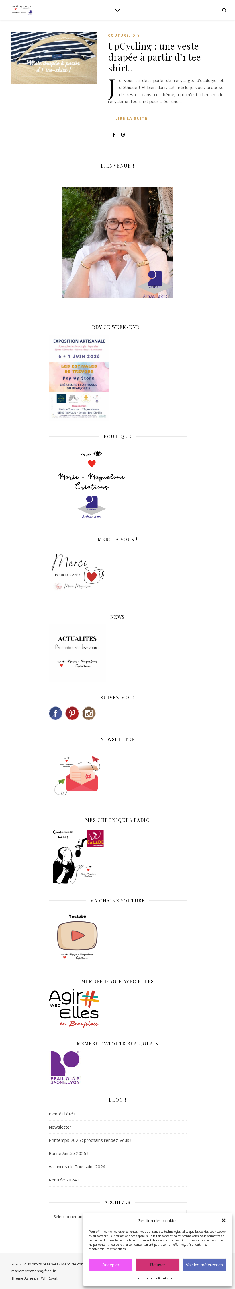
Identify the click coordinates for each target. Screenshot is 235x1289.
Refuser (157, 1264)
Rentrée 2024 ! (64, 1180)
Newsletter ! (61, 1127)
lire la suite (131, 118)
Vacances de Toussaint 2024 (77, 1166)
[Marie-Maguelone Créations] (22, 9)
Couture (118, 35)
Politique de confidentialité (155, 1278)
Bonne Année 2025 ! (68, 1153)
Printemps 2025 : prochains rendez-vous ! (90, 1140)
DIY (136, 35)
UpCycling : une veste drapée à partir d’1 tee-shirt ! (157, 57)
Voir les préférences (204, 1264)
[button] (223, 1220)
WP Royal (49, 1278)
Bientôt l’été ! (62, 1114)
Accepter (110, 1264)
